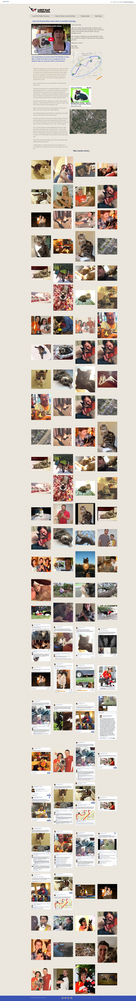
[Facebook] (63, 998)
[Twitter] (65, 998)
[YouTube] (68, 998)
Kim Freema (38, 997)
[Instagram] (71, 998)
